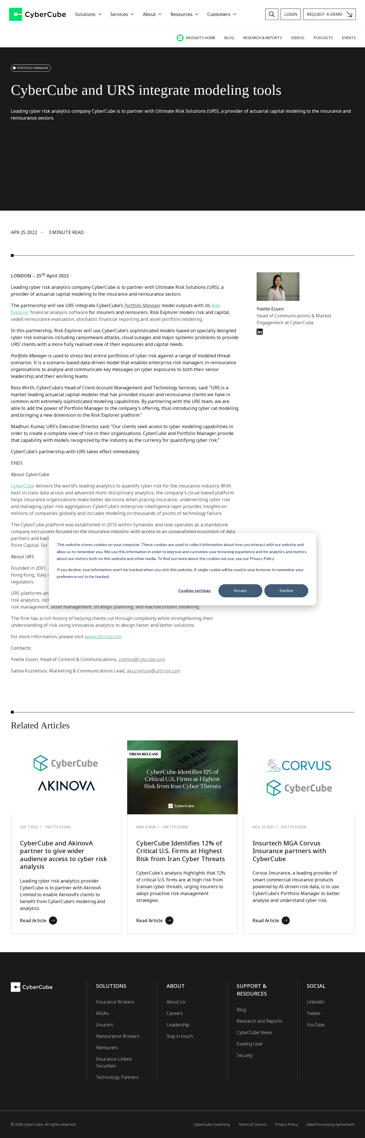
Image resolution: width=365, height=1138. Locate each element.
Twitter (314, 1013)
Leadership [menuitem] (178, 1025)
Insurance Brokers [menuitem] (115, 1002)
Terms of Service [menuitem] (252, 1124)
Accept (240, 590)
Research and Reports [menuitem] (259, 1021)
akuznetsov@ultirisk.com (153, 671)
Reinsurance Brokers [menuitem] (117, 1036)
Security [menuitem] (245, 1055)
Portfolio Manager (32, 68)
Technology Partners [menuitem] (117, 1077)
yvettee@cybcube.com (142, 659)
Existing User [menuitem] (250, 1044)
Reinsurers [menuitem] (107, 1047)
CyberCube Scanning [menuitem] (212, 1124)
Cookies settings (194, 590)
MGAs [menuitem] (102, 1013)
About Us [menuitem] (176, 1002)
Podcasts (323, 37)
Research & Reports (262, 37)
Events (349, 37)
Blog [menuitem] (241, 1009)
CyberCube (23, 486)
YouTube (316, 1025)
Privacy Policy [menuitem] (286, 1124)
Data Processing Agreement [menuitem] (330, 1124)
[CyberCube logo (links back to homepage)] (37, 14)
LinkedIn (315, 1002)
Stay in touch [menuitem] (180, 1036)
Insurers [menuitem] (104, 1025)
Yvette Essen (270, 309)
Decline (286, 590)
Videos (298, 37)
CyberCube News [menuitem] (254, 1032)
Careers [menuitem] (175, 1013)
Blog (229, 37)
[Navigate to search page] (271, 14)
